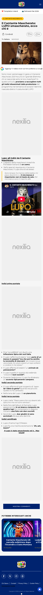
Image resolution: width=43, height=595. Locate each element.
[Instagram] (15, 575)
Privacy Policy (22, 583)
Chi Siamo (5, 583)
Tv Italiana (5, 39)
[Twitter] (9, 575)
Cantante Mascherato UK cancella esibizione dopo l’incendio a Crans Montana (18, 542)
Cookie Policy (34, 583)
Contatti (13, 583)
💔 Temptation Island (10, 11)
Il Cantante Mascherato (12, 18)
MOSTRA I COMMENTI (21, 506)
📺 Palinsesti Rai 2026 (30, 11)
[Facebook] (2, 575)
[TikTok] (21, 575)
